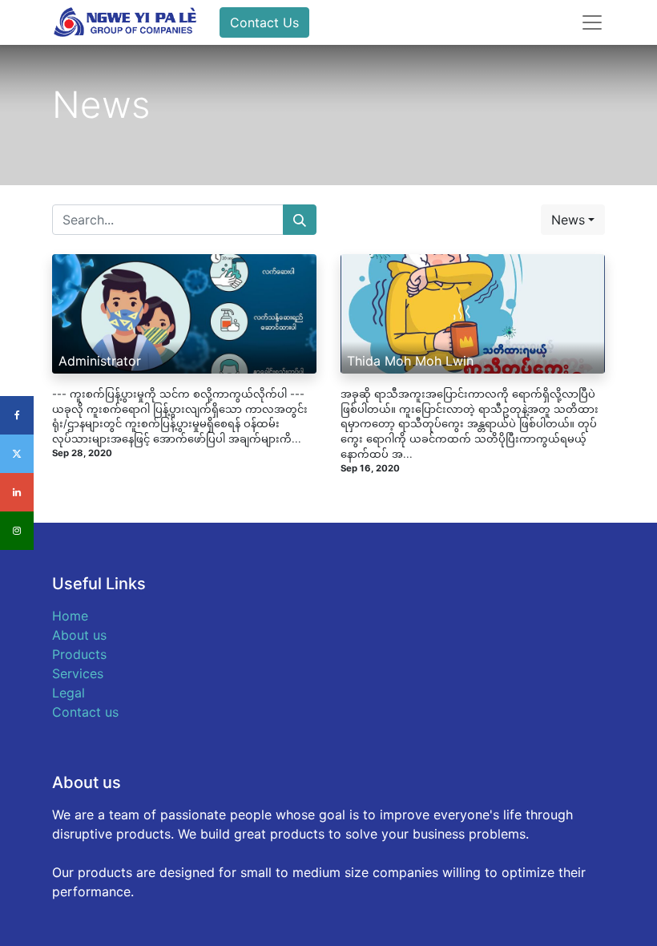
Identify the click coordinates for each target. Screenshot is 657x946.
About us (79, 635)
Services (77, 673)
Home (70, 616)
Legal (68, 693)
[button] (573, 219)
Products (79, 654)
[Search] (299, 219)
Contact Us (264, 22)
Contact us (85, 712)
